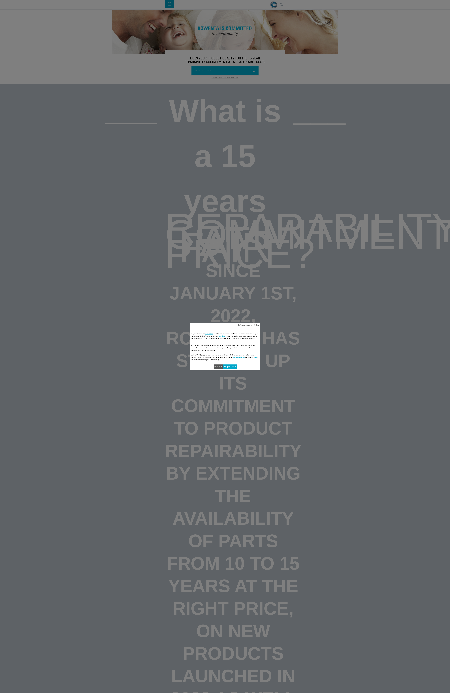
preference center (239, 357)
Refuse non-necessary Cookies (248, 325)
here (255, 357)
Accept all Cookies (230, 367)
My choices (218, 367)
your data (222, 336)
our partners (209, 334)
